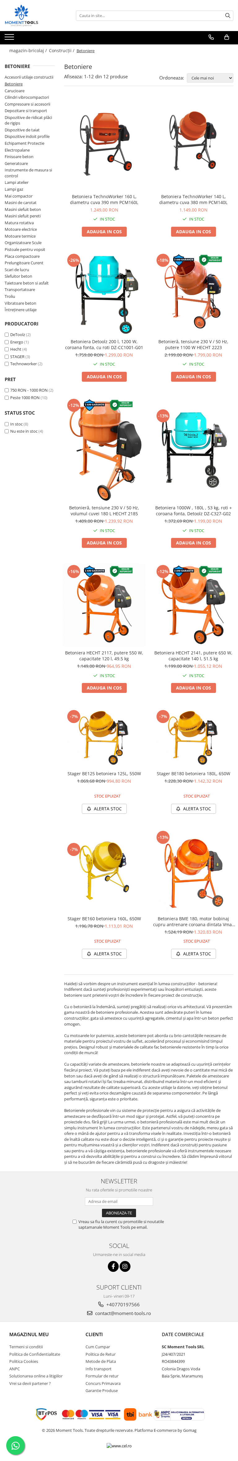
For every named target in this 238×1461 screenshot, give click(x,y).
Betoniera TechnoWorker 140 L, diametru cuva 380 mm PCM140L (193, 199)
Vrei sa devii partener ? (30, 1383)
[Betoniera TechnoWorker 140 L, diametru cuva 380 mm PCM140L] (193, 144)
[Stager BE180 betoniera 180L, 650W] (193, 737)
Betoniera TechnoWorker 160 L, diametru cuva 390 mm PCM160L (104, 199)
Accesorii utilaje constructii (29, 77)
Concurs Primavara (103, 1383)
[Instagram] (125, 1266)
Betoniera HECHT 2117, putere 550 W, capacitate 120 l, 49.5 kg (104, 656)
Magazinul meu (29, 1334)
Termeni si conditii (26, 1346)
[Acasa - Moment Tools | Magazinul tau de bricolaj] (36, 15)
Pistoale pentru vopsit (25, 249)
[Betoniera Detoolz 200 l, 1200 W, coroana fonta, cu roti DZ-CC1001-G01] (104, 293)
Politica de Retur (101, 1354)
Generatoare (16, 163)
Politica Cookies (23, 1361)
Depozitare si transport (26, 110)
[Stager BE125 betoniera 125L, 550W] (104, 737)
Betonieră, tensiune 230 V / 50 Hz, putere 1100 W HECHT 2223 (193, 344)
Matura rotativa (19, 222)
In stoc (16, 424)
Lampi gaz (14, 189)
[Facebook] (113, 1266)
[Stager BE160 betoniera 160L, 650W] (104, 870)
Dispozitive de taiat (22, 130)
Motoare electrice (21, 229)
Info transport (99, 1369)
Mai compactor (19, 196)
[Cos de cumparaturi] (226, 37)
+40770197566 (122, 1304)
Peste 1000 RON (25, 397)
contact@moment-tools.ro (122, 1313)
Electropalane (17, 150)
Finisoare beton (19, 156)
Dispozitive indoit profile (27, 136)
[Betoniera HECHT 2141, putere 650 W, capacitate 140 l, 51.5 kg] (193, 605)
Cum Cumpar (98, 1346)
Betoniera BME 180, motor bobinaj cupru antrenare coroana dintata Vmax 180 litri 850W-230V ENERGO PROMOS (193, 921)
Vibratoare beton (20, 303)
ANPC (14, 1369)
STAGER (17, 356)
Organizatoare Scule (23, 242)
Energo (16, 342)
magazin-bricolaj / (28, 50)
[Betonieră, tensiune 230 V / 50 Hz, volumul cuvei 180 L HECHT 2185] (104, 449)
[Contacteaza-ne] (211, 37)
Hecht (15, 349)
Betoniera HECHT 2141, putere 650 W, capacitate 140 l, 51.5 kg (193, 656)
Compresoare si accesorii (27, 104)
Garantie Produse (102, 1390)
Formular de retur (102, 1376)
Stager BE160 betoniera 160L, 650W (104, 919)
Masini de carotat (21, 202)
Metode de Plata (101, 1361)
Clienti (94, 1334)
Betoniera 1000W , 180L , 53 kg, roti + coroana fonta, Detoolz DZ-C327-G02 (193, 511)
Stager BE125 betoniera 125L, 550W (104, 773)
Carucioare (14, 90)
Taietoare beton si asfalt (27, 283)
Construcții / (62, 50)
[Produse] (10, 38)
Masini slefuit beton (23, 209)
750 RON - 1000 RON (29, 390)
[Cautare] (227, 16)
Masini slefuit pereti (23, 216)
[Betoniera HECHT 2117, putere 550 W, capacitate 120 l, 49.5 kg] (104, 605)
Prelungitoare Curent (24, 263)
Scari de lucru (17, 269)
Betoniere (14, 84)
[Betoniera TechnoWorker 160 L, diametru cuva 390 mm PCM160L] (104, 144)
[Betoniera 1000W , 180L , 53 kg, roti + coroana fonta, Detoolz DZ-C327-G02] (193, 449)
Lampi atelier (17, 182)
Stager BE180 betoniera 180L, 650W (193, 773)
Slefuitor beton (18, 276)
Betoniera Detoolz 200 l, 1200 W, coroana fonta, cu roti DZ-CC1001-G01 (104, 344)
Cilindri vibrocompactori (27, 97)
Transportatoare (20, 289)
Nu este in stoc (23, 431)
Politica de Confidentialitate (34, 1354)
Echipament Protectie (24, 143)
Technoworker (23, 363)
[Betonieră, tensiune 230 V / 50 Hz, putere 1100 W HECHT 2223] (193, 293)
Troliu (10, 296)
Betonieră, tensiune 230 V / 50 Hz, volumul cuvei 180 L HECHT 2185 (104, 511)
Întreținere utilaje (21, 309)
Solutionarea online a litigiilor (36, 1376)
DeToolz (17, 334)
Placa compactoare (22, 256)
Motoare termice (20, 236)
